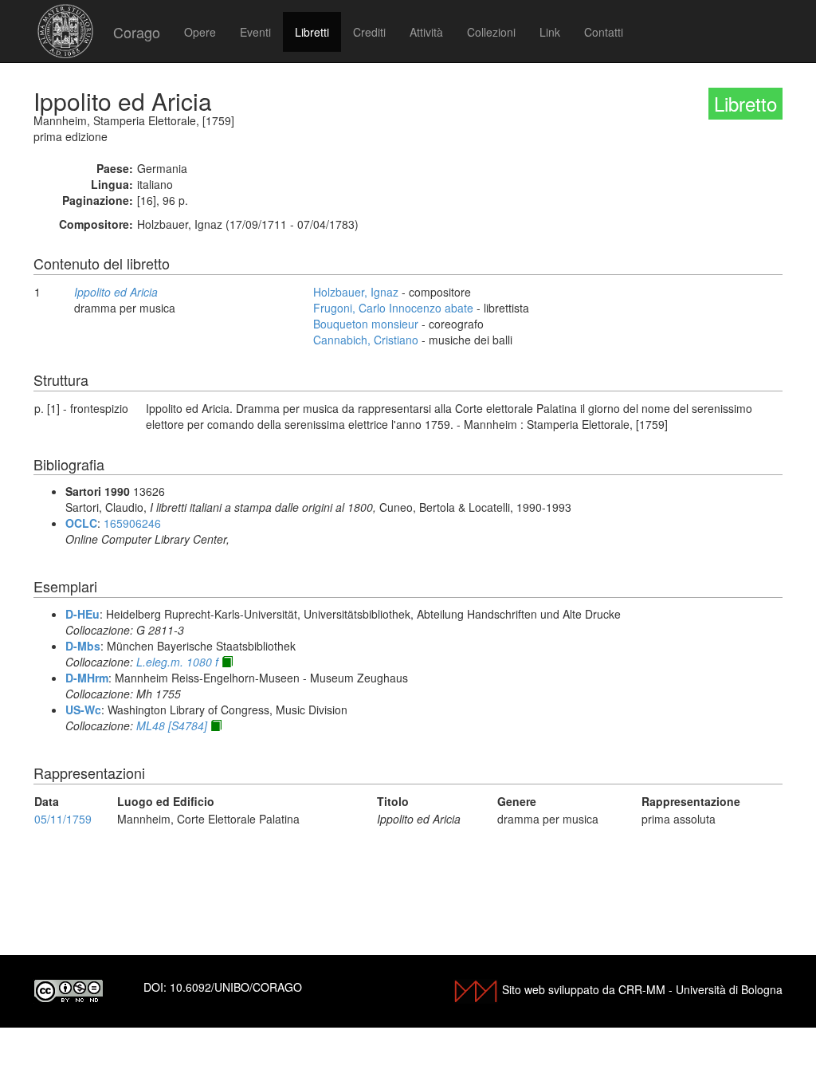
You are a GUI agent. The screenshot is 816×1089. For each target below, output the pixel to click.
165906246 (132, 523)
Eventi (255, 32)
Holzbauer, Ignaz (355, 292)
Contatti (603, 32)
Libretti (312, 32)
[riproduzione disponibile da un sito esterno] (227, 662)
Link (549, 32)
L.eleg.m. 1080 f (177, 662)
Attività (426, 32)
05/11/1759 (63, 819)
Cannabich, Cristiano (365, 340)
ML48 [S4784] (171, 725)
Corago (136, 32)
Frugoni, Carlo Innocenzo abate (393, 308)
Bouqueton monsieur (365, 324)
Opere (200, 32)
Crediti (369, 32)
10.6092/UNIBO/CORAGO (236, 987)
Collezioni (491, 32)
